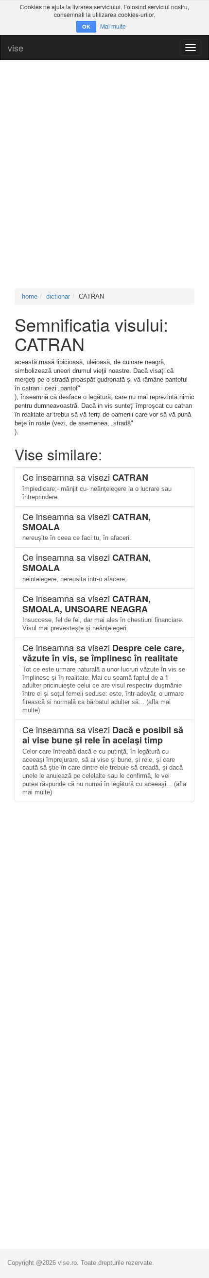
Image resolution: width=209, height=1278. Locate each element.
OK (86, 26)
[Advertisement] (104, 174)
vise (15, 47)
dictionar (58, 296)
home (29, 296)
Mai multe (113, 26)
